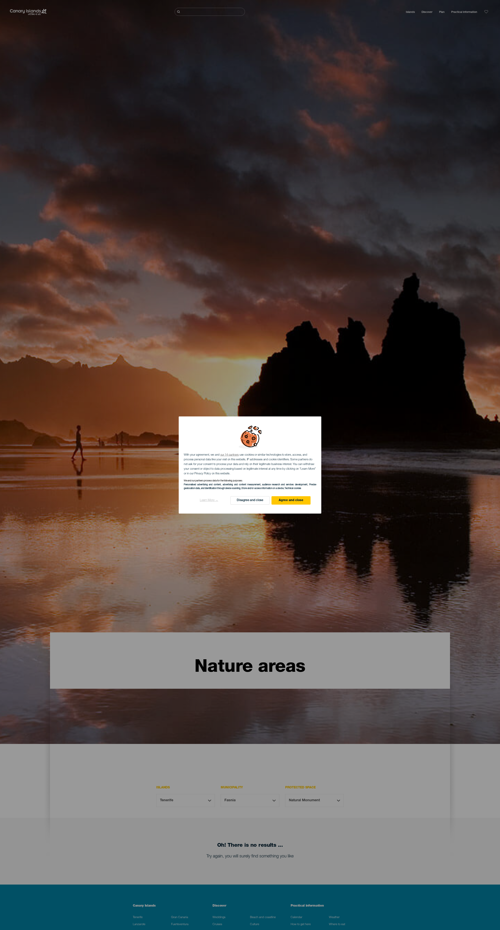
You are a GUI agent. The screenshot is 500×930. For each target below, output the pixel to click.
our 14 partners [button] (229, 454)
